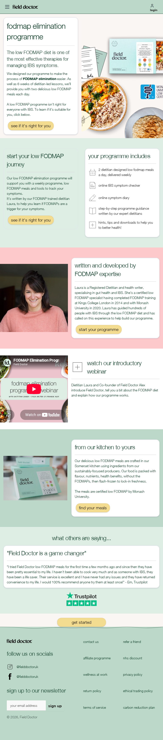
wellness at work (95, 674)
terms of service (94, 707)
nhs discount (132, 658)
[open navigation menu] (7, 7)
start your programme (98, 329)
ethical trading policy (138, 691)
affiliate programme (97, 658)
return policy (92, 691)
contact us (91, 642)
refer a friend (132, 642)
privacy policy (132, 674)
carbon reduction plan (139, 707)
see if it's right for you (31, 125)
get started (81, 622)
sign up (55, 705)
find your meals (93, 507)
